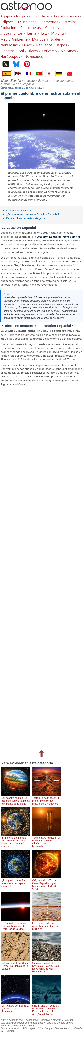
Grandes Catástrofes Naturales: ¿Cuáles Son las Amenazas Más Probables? (45, 967)
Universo (49, 50)
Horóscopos (10, 56)
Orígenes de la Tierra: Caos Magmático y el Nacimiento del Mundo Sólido (44, 884)
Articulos (30, 80)
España (15, 80)
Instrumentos (11, 33)
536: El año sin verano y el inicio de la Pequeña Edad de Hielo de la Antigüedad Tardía (45, 1010)
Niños (27, 45)
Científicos (41, 16)
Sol (21, 50)
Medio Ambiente (14, 39)
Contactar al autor (10, 1028)
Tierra (33, 50)
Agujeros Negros (14, 16)
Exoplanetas (31, 27)
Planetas (7, 50)
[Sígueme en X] (5, 64)
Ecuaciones (27, 22)
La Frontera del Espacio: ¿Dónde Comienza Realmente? (15, 1008)
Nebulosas (9, 45)
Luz (44, 33)
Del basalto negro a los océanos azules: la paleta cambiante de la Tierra (15, 800)
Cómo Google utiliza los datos (53, 1028)
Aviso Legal (28, 1028)
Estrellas (69, 22)
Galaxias (52, 27)
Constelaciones (66, 16)
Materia (57, 33)
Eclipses (7, 22)
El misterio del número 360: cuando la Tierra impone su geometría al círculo (14, 842)
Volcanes (68, 50)
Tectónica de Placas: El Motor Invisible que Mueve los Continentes (45, 800)
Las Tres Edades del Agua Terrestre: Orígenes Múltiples (46, 926)
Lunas (32, 33)
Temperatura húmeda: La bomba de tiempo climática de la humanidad (46, 842)
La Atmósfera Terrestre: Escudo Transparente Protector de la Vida (14, 926)
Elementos (49, 22)
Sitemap (10, 1031)
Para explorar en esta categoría (25, 218)
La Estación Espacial (18, 210)
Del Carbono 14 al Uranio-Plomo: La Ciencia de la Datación (15, 966)
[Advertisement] (41, 567)
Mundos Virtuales (46, 39)
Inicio (4, 80)
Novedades (34, 56)
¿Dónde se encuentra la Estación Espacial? (32, 214)
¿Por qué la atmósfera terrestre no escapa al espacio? (13, 883)
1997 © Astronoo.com (12, 1020)
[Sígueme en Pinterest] (27, 64)
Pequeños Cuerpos (51, 45)
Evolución (8, 27)
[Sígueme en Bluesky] (16, 64)
